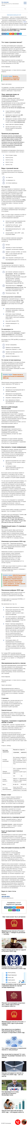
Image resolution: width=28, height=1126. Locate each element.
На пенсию (5, 2)
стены (24, 21)
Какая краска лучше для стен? (14, 14)
